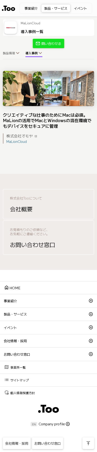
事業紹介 (31, 8)
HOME (12, 287)
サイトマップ (16, 380)
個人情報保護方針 (19, 392)
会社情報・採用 (15, 340)
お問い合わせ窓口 (17, 354)
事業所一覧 (15, 367)
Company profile (52, 424)
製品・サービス (55, 8)
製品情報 (9, 53)
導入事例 (31, 53)
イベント (80, 8)
